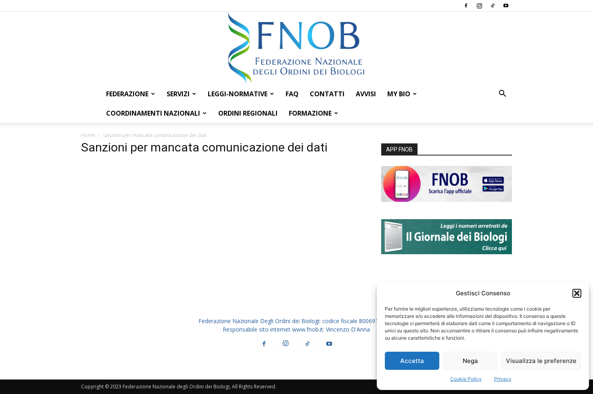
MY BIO (398, 93)
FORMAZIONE (310, 113)
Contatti (327, 93)
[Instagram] (479, 5)
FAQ (292, 93)
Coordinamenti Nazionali (153, 113)
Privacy (503, 379)
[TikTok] (493, 5)
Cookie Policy (466, 379)
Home (88, 135)
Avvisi (366, 93)
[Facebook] (466, 5)
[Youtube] (506, 5)
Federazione (127, 93)
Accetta (412, 361)
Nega (470, 361)
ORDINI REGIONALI (248, 113)
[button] (577, 293)
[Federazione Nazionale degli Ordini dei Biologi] (296, 48)
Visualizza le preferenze (541, 361)
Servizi (178, 93)
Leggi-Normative (237, 93)
